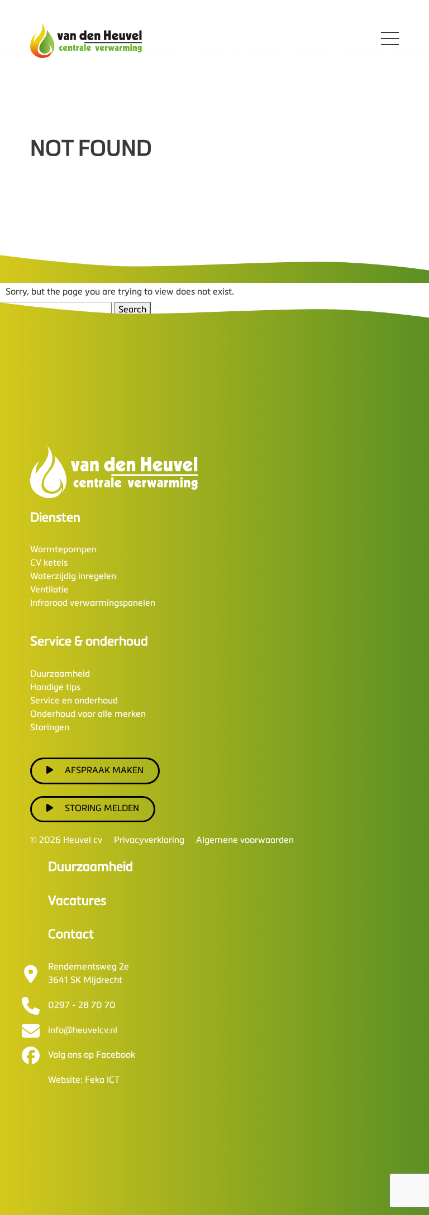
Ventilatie (49, 590)
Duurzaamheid (60, 674)
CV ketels (49, 563)
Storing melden (102, 808)
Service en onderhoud (74, 701)
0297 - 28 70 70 (82, 1005)
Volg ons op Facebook (91, 1055)
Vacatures (77, 901)
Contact (71, 934)
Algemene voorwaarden (245, 840)
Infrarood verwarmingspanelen (92, 603)
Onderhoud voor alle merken (88, 714)
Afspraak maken (104, 770)
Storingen (49, 728)
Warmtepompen (63, 550)
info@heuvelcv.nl (82, 1030)
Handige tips (55, 687)
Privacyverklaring (149, 840)
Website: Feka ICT (84, 1080)
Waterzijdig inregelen (73, 576)
